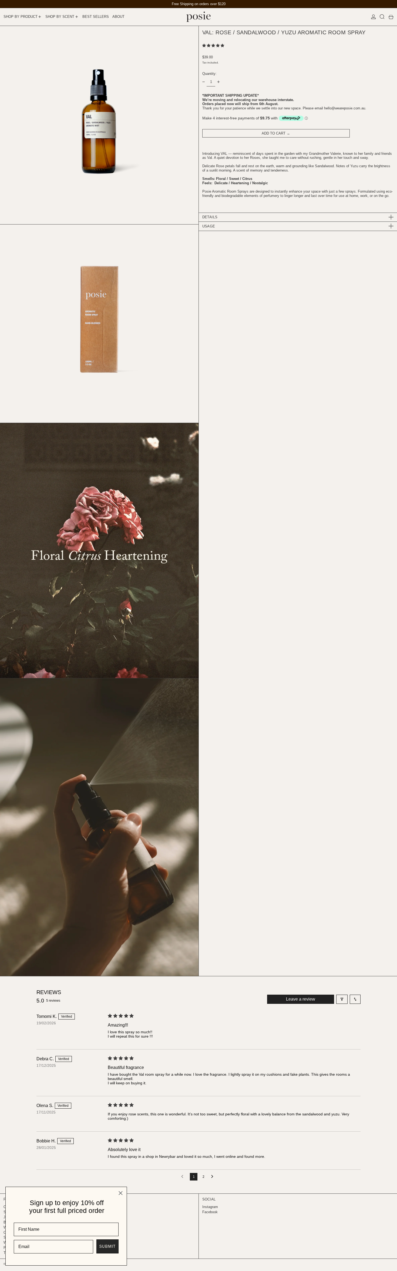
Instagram (210, 1207)
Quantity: (209, 73)
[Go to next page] (213, 1177)
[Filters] (342, 999)
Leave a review (300, 999)
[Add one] (218, 82)
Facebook (210, 1212)
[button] (382, 17)
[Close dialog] (120, 1193)
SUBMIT (107, 1246)
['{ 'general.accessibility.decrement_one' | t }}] (203, 82)
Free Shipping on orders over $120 (199, 4)
